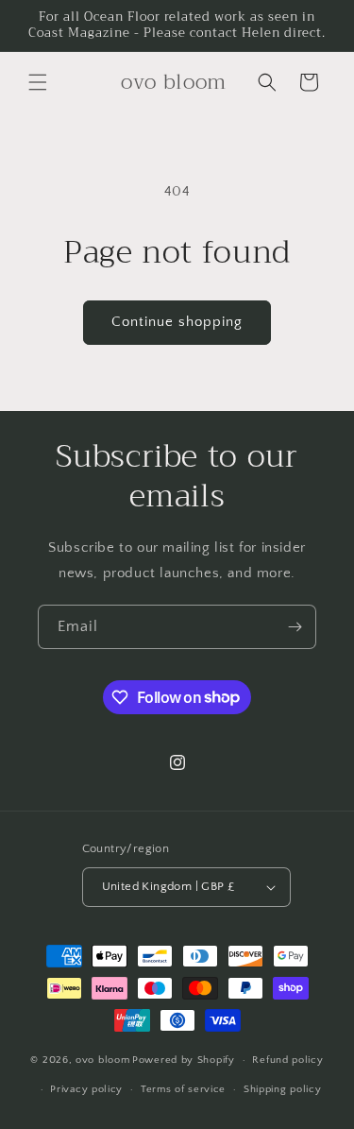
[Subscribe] (294, 627)
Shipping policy (283, 1089)
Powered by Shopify (183, 1060)
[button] (38, 82)
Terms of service (183, 1089)
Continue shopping (177, 322)
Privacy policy (86, 1089)
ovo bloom (102, 1060)
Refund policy (287, 1060)
